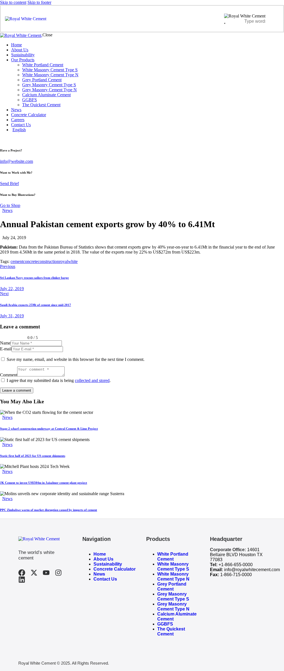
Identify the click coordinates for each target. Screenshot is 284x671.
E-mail (6, 348)
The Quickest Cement (171, 631)
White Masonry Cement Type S (173, 566)
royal (63, 261)
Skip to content (13, 2)
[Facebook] (21, 572)
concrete (30, 261)
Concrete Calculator (114, 569)
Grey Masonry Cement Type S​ (173, 596)
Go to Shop (10, 205)
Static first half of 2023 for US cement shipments (32, 455)
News (7, 210)
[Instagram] (58, 572)
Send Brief (9, 183)
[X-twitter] (34, 572)
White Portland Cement (172, 556)
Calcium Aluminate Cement (177, 616)
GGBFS (165, 624)
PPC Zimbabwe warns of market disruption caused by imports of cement (48, 510)
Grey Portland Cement (171, 586)
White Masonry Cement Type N (173, 576)
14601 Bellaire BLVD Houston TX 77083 (236, 554)
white (73, 261)
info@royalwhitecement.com (252, 569)
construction (48, 261)
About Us (103, 559)
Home (99, 554)
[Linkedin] (21, 579)
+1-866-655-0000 (236, 564)
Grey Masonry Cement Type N (173, 606)
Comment (8, 375)
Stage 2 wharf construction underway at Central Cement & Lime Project (49, 428)
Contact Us (105, 579)
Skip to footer (39, 2)
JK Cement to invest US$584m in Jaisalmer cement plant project (43, 482)
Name (5, 343)
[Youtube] (46, 572)
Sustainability (107, 564)
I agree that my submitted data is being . (59, 380)
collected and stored (92, 380)
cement (17, 261)
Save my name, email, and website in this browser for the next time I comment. (75, 359)
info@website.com (16, 161)
